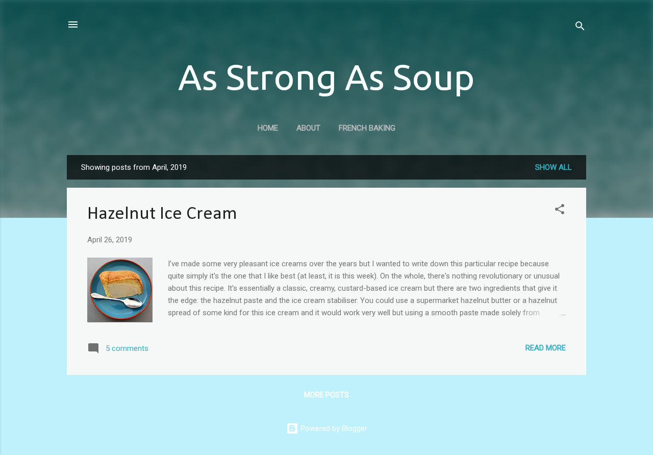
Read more (545, 347)
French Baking (367, 128)
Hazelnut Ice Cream (162, 214)
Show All (553, 167)
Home (268, 128)
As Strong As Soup (326, 76)
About (308, 128)
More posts (326, 395)
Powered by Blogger (332, 428)
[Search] (580, 27)
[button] (560, 211)
